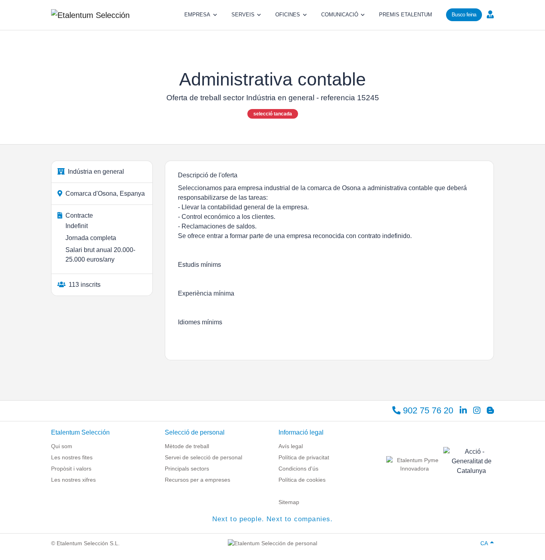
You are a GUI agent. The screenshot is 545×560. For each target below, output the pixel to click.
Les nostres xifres (73, 480)
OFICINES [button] (287, 15)
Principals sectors (187, 468)
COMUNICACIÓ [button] (339, 15)
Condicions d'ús (298, 468)
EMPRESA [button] (197, 15)
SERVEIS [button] (243, 15)
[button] (489, 14)
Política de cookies (302, 480)
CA (484, 543)
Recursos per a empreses (197, 480)
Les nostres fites (72, 457)
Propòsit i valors (71, 468)
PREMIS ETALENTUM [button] (405, 15)
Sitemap (288, 502)
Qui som (61, 446)
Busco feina (464, 15)
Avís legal (290, 446)
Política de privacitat (303, 457)
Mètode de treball (187, 446)
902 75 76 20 (427, 410)
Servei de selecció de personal (203, 457)
